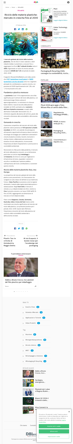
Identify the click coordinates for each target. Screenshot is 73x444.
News (13, 7)
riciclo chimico (33, 345)
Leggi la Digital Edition (60, 20)
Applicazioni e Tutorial (35, 317)
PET (30, 350)
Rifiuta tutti (54, 431)
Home (7, 7)
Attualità (20, 7)
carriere (31, 334)
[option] (20, 273)
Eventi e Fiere (32, 307)
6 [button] (24, 291)
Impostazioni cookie (54, 436)
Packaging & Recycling (36, 361)
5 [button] (22, 291)
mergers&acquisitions (36, 340)
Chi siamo (23, 425)
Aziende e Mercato (34, 312)
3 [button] (18, 291)
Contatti (33, 425)
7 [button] (26, 291)
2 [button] (16, 291)
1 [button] (14, 291)
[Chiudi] (69, 412)
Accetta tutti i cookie (53, 426)
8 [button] (27, 291)
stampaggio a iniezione (36, 356)
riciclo (21, 224)
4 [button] (20, 291)
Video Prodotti (32, 323)
